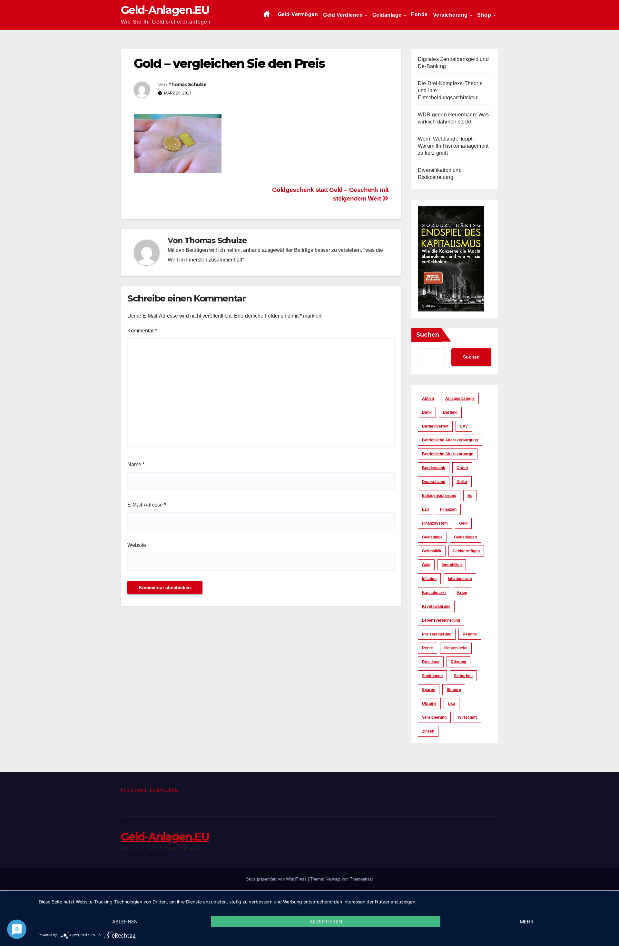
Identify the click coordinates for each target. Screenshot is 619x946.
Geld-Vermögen (298, 14)
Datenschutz (164, 790)
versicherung (434, 717)
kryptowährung (436, 606)
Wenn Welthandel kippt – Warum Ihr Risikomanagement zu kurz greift (453, 146)
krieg (462, 592)
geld (463, 523)
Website (136, 545)
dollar (462, 481)
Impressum (133, 790)
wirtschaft (467, 717)
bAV (464, 426)
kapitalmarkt (434, 592)
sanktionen (432, 676)
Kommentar (142, 330)
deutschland (433, 481)
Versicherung (451, 15)
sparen (428, 689)
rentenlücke (455, 648)
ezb (425, 509)
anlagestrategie (460, 398)
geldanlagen (465, 537)
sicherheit (463, 676)
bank (427, 412)
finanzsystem (435, 523)
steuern (454, 689)
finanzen (448, 509)
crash (462, 468)
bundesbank (433, 468)
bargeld (450, 412)
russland (430, 662)
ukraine (429, 703)
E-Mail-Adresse (146, 504)
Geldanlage (387, 15)
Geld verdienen (343, 15)
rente (427, 648)
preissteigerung (436, 634)
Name (135, 464)
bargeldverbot (435, 426)
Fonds (419, 14)
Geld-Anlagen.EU (165, 10)
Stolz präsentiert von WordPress (277, 879)
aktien (428, 398)
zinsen (428, 731)
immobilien (452, 565)
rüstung (458, 662)
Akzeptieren (326, 922)
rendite (470, 634)
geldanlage (432, 537)
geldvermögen (466, 551)
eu (469, 495)
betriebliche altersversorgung (450, 440)
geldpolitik (431, 551)
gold (426, 565)
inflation (429, 578)
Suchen (427, 334)
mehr (527, 922)
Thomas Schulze (187, 84)
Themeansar (361, 879)
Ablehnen (125, 922)
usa (451, 703)
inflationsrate (460, 578)
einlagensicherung (439, 495)
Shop (485, 15)
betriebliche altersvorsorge (447, 454)
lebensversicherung (441, 620)
